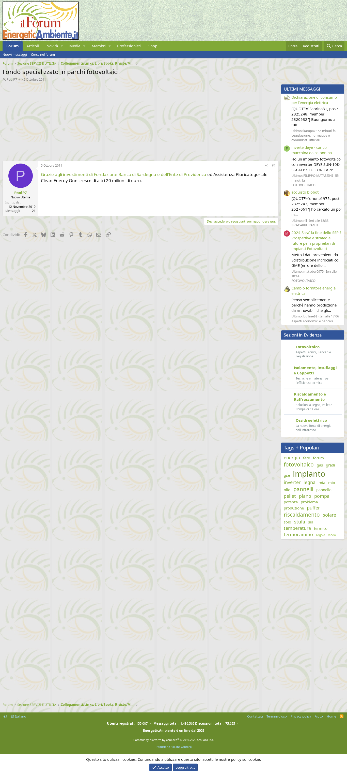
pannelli (303, 489)
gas (320, 465)
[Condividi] (266, 166)
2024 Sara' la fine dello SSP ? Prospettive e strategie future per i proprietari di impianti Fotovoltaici (316, 240)
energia (292, 458)
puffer (313, 508)
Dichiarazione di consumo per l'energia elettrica (314, 100)
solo (287, 521)
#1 (274, 165)
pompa (321, 496)
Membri (99, 45)
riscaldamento (302, 514)
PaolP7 (12, 79)
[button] (62, 46)
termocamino (298, 534)
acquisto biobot (305, 192)
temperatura (297, 528)
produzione (294, 507)
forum (318, 457)
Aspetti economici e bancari (312, 321)
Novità (52, 45)
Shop (152, 45)
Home (331, 716)
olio (287, 489)
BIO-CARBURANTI (304, 225)
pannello (324, 489)
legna (310, 482)
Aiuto (319, 716)
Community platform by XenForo (173, 740)
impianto (309, 474)
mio (331, 482)
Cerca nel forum (43, 54)
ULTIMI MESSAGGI (302, 89)
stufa (299, 522)
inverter (292, 482)
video (332, 535)
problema (309, 501)
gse (287, 475)
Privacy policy (301, 716)
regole (320, 535)
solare (329, 515)
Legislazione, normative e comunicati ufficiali (310, 137)
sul (310, 521)
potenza (291, 501)
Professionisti (129, 45)
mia (322, 482)
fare (306, 457)
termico (320, 528)
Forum (12, 45)
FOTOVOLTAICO (303, 185)
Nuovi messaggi (15, 54)
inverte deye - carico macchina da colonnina (311, 150)
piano (305, 496)
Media (74, 45)
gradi (330, 465)
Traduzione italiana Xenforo (173, 747)
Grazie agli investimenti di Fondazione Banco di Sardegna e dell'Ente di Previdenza (124, 174)
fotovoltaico (299, 464)
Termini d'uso (276, 716)
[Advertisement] (139, 119)
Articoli (32, 45)
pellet (290, 496)
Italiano (20, 716)
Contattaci (255, 716)
